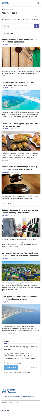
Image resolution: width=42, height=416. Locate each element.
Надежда (6, 44)
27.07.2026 (13, 44)
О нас (16, 403)
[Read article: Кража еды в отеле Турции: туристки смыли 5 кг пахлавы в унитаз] (21, 141)
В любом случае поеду (13, 363)
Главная (4, 403)
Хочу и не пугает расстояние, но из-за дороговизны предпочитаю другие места (18, 354)
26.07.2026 (13, 172)
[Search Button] (36, 26)
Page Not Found (10, 9)
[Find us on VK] (2, 410)
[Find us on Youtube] (8, 410)
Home (3, 9)
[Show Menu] (38, 3)
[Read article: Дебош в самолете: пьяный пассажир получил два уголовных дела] (21, 100)
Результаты (33, 367)
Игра (10, 403)
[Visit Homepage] (5, 3)
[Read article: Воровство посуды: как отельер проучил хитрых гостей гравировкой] (21, 57)
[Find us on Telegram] (5, 410)
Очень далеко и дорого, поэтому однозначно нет (20, 359)
